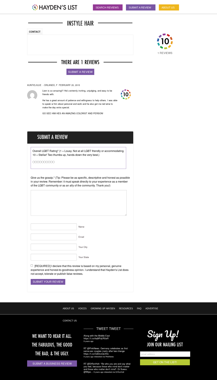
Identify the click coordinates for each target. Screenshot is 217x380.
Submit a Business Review (52, 363)
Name (81, 226)
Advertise (151, 308)
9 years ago (88, 341)
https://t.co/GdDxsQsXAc (96, 353)
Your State (83, 257)
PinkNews (109, 356)
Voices (82, 308)
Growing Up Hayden (103, 308)
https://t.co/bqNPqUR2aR (96, 338)
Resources (126, 308)
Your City (82, 247)
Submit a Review (80, 72)
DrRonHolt (119, 372)
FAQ (139, 308)
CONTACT (35, 31)
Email (81, 236)
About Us (68, 308)
